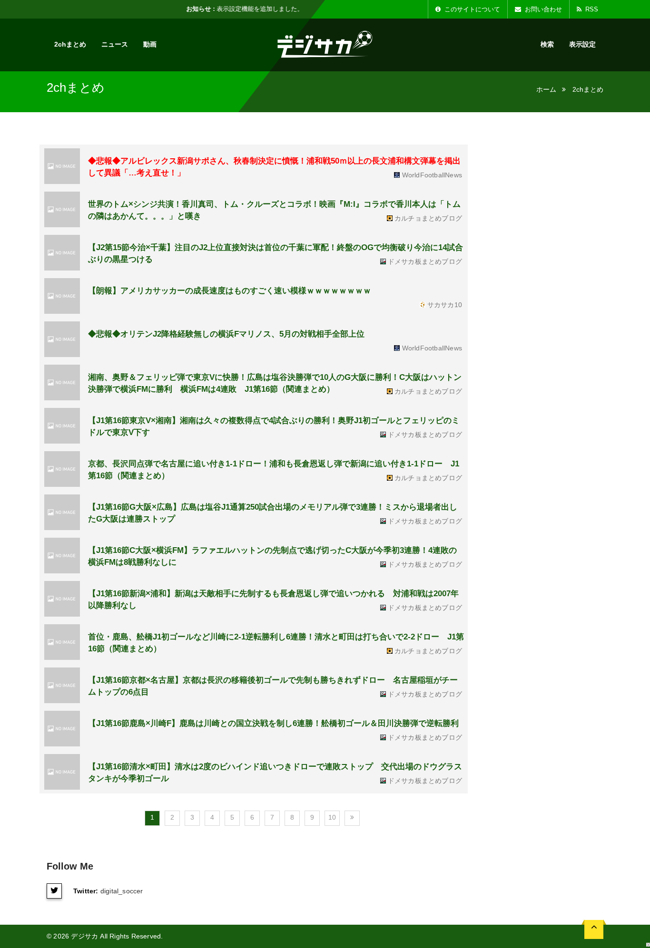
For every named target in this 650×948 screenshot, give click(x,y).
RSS (590, 9)
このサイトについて (471, 9)
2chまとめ (70, 44)
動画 (150, 44)
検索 (547, 44)
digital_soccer (121, 891)
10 (332, 817)
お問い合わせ (542, 9)
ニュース (114, 44)
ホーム (546, 89)
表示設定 (582, 44)
